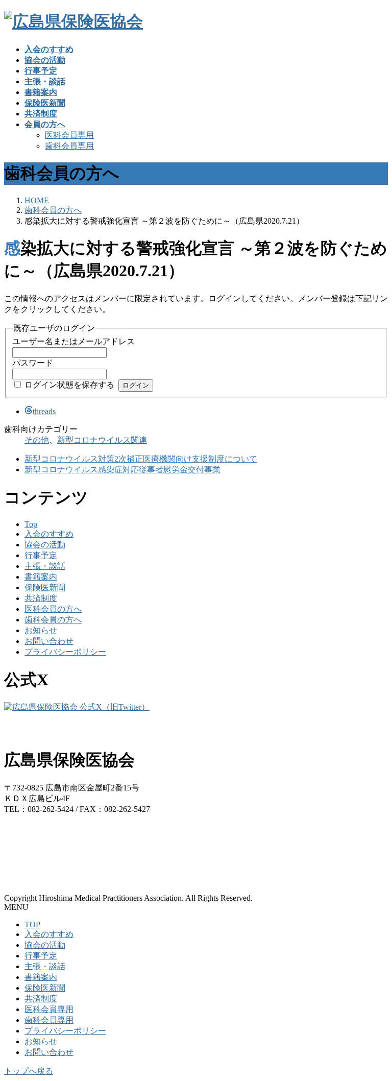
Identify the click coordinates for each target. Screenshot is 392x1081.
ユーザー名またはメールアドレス (73, 341)
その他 (36, 440)
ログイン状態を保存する (69, 384)
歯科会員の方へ (53, 619)
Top (30, 524)
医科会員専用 (69, 135)
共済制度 (40, 598)
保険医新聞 (44, 587)
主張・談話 (44, 566)
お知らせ (40, 630)
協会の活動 (44, 544)
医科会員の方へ (53, 609)
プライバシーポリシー (65, 651)
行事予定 (40, 555)
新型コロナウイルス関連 (102, 440)
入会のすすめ (49, 534)
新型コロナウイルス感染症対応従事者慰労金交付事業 (122, 469)
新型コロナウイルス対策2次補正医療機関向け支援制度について (140, 458)
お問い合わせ (49, 641)
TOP (32, 924)
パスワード (32, 362)
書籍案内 (40, 576)
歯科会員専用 (69, 145)
